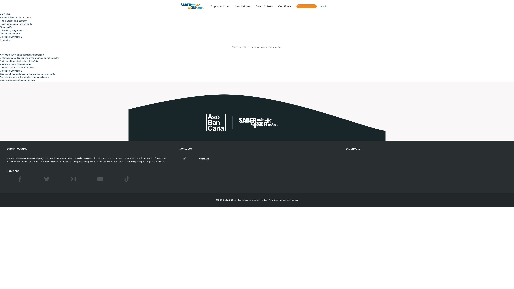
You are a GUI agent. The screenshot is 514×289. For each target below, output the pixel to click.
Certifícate (284, 6)
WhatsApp (204, 158)
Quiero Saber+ (264, 6)
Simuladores (242, 6)
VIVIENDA (12, 17)
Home (3, 17)
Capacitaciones (220, 6)
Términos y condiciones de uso (283, 200)
